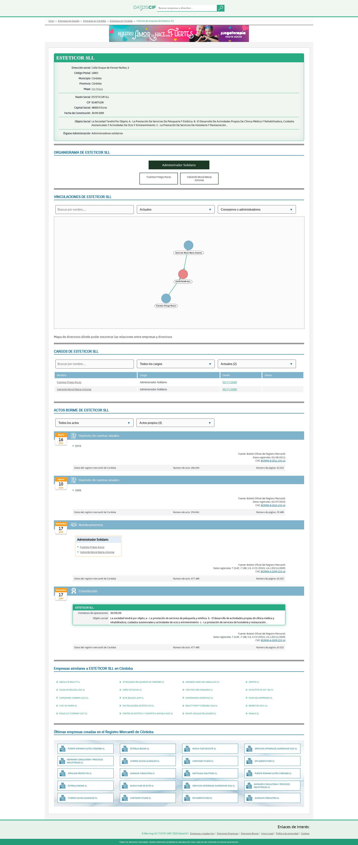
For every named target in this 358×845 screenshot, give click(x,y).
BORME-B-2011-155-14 (273, 460)
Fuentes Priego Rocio (69, 382)
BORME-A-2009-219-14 (273, 571)
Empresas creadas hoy (202, 833)
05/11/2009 (230, 382)
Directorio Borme (250, 833)
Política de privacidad (287, 833)
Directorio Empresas (227, 833)
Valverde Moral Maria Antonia (74, 389)
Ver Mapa (97, 89)
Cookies (305, 833)
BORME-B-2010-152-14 (273, 505)
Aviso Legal (267, 833)
